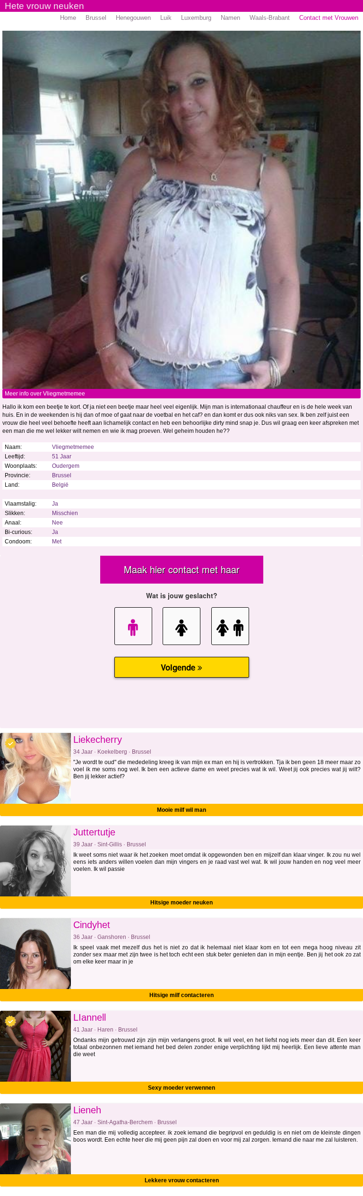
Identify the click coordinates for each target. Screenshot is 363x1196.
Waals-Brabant (270, 17)
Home (68, 17)
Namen (230, 17)
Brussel (96, 17)
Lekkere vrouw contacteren (182, 1180)
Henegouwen (133, 17)
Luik (166, 17)
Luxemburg (196, 17)
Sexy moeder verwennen (181, 1087)
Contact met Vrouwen (328, 17)
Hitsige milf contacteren (181, 995)
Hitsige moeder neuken (181, 902)
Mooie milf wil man (181, 810)
